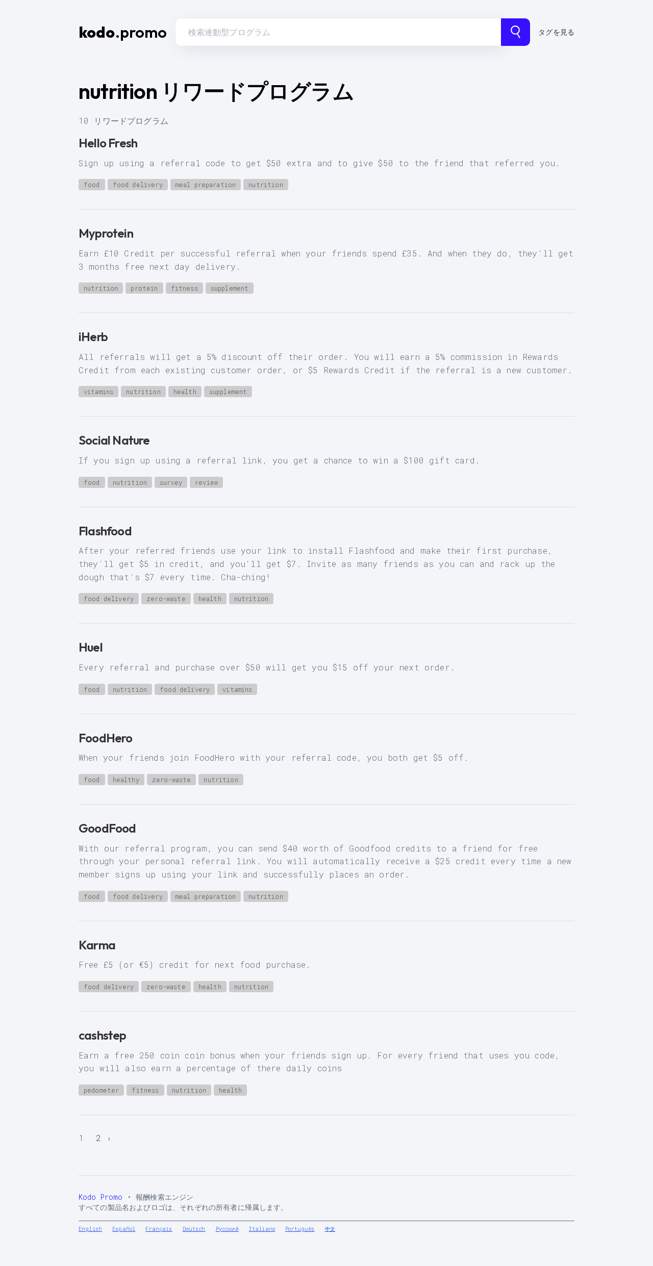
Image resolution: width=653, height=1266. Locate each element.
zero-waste (166, 599)
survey (171, 482)
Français (158, 1229)
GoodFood (107, 828)
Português (299, 1229)
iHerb (93, 336)
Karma (97, 944)
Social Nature (114, 440)
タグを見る (556, 32)
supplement (230, 288)
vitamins (98, 391)
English (90, 1229)
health (184, 391)
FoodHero (106, 737)
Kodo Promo (101, 1197)
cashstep (103, 1035)
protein (144, 288)
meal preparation (205, 184)
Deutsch (194, 1229)
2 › (104, 1137)
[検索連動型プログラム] (515, 32)
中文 (330, 1229)
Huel (91, 647)
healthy (126, 780)
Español (123, 1229)
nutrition (265, 184)
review (206, 482)
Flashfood (105, 530)
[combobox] (338, 32)
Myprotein (106, 233)
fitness (184, 288)
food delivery (138, 184)
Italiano (262, 1229)
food (92, 184)
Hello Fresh (108, 142)
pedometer (101, 1090)
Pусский (227, 1229)
